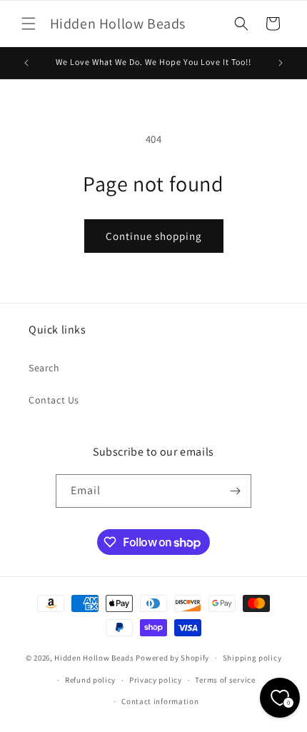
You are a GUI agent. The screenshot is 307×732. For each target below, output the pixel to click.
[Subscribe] (235, 491)
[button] (28, 23)
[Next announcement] (280, 63)
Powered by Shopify (172, 658)
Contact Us (54, 399)
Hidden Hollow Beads (94, 658)
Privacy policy (155, 680)
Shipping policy (252, 658)
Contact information (159, 701)
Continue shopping (154, 236)
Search (44, 367)
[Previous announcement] (26, 63)
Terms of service (225, 680)
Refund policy (90, 680)
